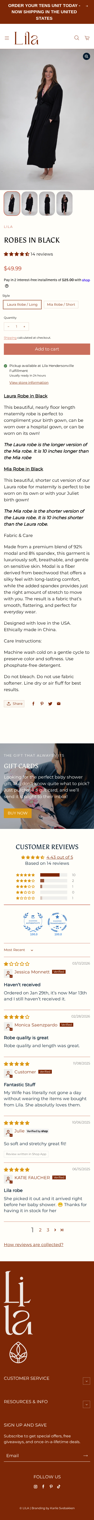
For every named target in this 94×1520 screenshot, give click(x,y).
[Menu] (7, 38)
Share (17, 703)
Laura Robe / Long (22, 304)
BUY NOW (18, 813)
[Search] (77, 38)
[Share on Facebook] (33, 704)
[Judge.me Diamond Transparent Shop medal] (57, 922)
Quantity (10, 317)
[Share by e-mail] (59, 704)
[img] (16, 964)
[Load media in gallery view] (12, 204)
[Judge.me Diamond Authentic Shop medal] (33, 922)
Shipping (10, 337)
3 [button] (48, 1230)
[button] (17, 254)
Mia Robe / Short (61, 304)
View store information (28, 382)
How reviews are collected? (33, 1244)
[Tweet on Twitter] (50, 704)
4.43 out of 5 (60, 857)
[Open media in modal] (86, 56)
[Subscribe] (85, 1456)
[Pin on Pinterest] (42, 704)
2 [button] (40, 1230)
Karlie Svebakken (62, 1508)
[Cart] (87, 38)
